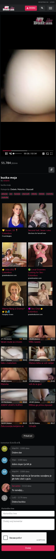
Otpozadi (29, 189)
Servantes (16, 486)
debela (34, 194)
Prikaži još (28, 436)
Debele (13, 189)
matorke (5, 197)
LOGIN (52, 2)
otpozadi (25, 194)
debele (41, 194)
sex (11, 194)
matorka (49, 194)
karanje (17, 194)
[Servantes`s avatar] (5, 487)
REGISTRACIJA (43, 2)
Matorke (21, 189)
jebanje (4, 194)
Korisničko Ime (7, 509)
